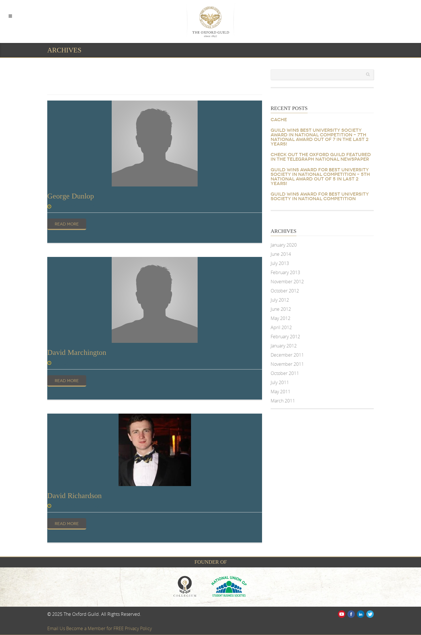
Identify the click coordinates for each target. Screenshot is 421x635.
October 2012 (285, 291)
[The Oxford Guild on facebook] (351, 613)
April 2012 (281, 327)
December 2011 (287, 355)
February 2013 (285, 272)
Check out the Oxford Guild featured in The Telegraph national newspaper (321, 157)
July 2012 (280, 300)
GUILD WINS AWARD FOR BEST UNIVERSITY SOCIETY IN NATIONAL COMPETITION (320, 196)
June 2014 (281, 254)
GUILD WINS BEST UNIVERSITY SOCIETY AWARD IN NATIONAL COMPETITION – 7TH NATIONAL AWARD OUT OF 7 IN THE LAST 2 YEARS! (319, 137)
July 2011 (280, 382)
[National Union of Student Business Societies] (232, 586)
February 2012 (285, 336)
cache (279, 119)
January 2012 (284, 346)
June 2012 (281, 309)
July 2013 (280, 263)
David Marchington (76, 352)
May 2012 (280, 318)
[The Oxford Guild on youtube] (341, 613)
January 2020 (284, 245)
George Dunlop (70, 196)
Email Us (56, 628)
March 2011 (283, 401)
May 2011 (280, 391)
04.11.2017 (64, 206)
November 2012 (287, 281)
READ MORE (67, 224)
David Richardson (74, 496)
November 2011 (287, 364)
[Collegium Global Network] (189, 586)
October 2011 (285, 373)
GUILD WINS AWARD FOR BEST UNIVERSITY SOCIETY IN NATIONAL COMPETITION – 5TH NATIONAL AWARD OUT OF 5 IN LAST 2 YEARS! (320, 177)
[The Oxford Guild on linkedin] (360, 613)
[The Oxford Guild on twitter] (369, 613)
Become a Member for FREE (95, 628)
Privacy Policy (138, 628)
